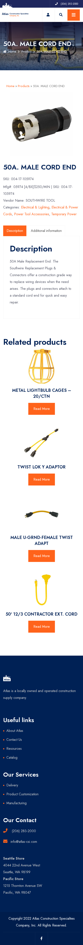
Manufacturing (16, 803)
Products (24, 86)
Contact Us (14, 739)
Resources (14, 748)
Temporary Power (64, 214)
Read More (41, 408)
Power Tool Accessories (31, 214)
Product (26, 51)
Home (12, 51)
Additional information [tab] (46, 230)
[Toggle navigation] (73, 15)
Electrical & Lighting (35, 207)
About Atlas (14, 730)
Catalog (11, 757)
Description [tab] (15, 230)
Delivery (12, 785)
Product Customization (22, 794)
